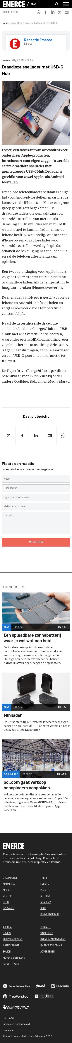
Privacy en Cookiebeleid (16, 1024)
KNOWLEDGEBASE (49, 914)
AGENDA (7, 927)
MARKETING (9, 884)
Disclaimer (8, 1030)
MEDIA (6, 890)
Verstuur (36, 542)
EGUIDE (7, 951)
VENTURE (8, 896)
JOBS (43, 908)
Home (5, 23)
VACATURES (46, 933)
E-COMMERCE (10, 878)
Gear (33, 4)
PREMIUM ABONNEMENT (53, 939)
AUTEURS (45, 896)
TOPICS (7, 933)
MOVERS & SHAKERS (14, 958)
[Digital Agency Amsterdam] (16, 986)
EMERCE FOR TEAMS (51, 945)
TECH (6, 902)
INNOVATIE (8, 908)
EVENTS (44, 884)
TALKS (43, 878)
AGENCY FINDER (11, 945)
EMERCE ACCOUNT (13, 939)
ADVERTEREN (47, 951)
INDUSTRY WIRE (11, 964)
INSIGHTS (45, 890)
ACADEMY (45, 902)
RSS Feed (8, 1018)
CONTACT (45, 927)
